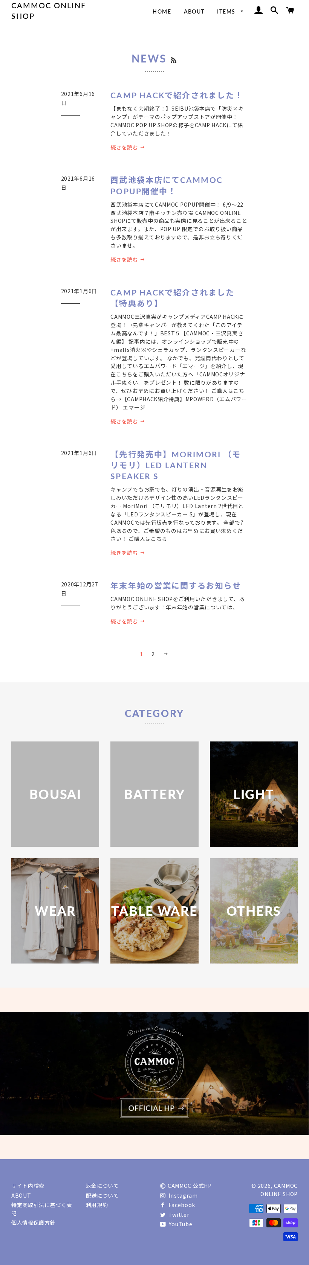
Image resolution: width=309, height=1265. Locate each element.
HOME (162, 11)
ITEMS (227, 11)
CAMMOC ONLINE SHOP (48, 10)
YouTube (180, 1224)
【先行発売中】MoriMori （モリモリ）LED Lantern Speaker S (175, 465)
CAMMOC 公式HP (190, 1185)
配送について (102, 1195)
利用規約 (97, 1205)
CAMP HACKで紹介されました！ (176, 95)
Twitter (178, 1214)
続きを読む (124, 147)
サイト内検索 (27, 1185)
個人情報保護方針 (33, 1222)
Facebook (181, 1205)
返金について (102, 1185)
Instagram (182, 1195)
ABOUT (194, 11)
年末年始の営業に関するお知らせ (175, 585)
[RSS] (174, 60)
